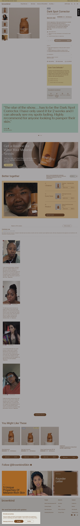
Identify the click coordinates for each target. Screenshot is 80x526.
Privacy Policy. (34, 517)
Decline (29, 521)
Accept (19, 521)
